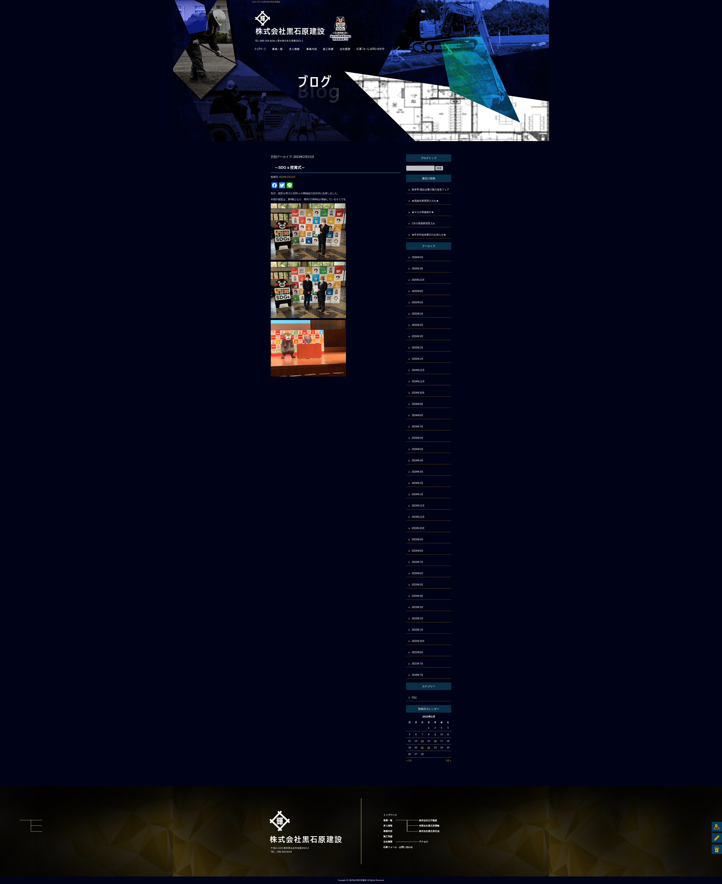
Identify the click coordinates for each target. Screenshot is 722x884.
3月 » (448, 760)
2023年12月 (418, 505)
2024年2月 (417, 483)
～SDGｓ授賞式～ (290, 167)
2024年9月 (417, 404)
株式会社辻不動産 (428, 820)
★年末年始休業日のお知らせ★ (429, 234)
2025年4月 (417, 325)
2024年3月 (417, 471)
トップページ (260, 50)
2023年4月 (417, 595)
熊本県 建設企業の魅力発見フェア (430, 189)
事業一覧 (277, 50)
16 (435, 741)
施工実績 (328, 50)
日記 (414, 697)
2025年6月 (417, 302)
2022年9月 (417, 652)
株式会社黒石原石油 (429, 831)
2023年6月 (417, 573)
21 (422, 747)
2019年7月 (417, 674)
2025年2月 (417, 347)
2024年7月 (417, 426)
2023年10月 (418, 528)
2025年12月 (418, 279)
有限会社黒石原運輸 (429, 825)
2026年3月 (417, 268)
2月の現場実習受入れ (423, 223)
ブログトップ (429, 158)
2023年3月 (417, 607)
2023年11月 (418, 516)
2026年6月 (417, 257)
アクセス (423, 841)
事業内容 (311, 50)
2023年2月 (417, 618)
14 (422, 741)
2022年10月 (418, 641)
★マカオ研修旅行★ (423, 212)
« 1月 (409, 760)
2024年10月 (418, 392)
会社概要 (345, 50)
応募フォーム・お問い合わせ (370, 50)
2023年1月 (417, 629)
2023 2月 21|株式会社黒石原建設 (266, 2)
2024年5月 (417, 449)
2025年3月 (417, 336)
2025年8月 (417, 291)
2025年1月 (417, 358)
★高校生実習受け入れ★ (425, 200)
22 (428, 747)
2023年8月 (417, 550)
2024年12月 (418, 370)
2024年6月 (417, 437)
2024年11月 (418, 381)
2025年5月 (417, 313)
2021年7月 (417, 663)
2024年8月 (417, 415)
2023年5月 (417, 584)
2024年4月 (417, 460)
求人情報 (294, 50)
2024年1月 (417, 494)
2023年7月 (417, 562)
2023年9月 (417, 539)
